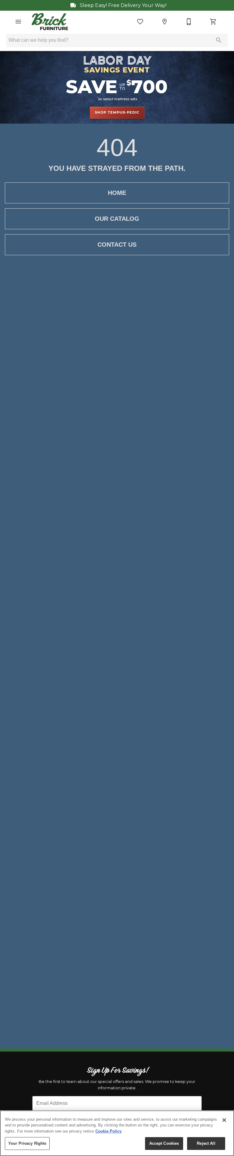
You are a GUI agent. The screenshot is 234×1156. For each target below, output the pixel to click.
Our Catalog (117, 218)
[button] (18, 21)
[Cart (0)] (213, 21)
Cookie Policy (108, 1131)
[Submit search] (218, 40)
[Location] (164, 21)
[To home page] (49, 21)
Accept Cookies (164, 1143)
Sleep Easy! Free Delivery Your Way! (122, 5)
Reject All (206, 1143)
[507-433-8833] (189, 21)
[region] (117, 1133)
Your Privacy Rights (27, 1143)
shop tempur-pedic (117, 112)
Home (117, 192)
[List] (140, 21)
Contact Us (117, 244)
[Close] (224, 1120)
